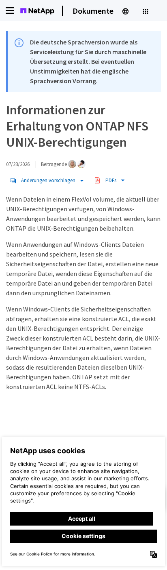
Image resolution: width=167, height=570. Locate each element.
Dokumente (93, 11)
